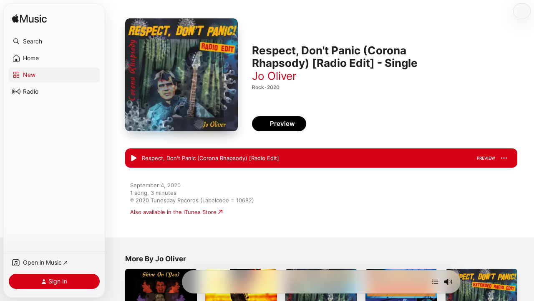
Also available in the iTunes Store (173, 212)
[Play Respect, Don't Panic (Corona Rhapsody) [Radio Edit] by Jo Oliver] (133, 158)
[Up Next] (435, 282)
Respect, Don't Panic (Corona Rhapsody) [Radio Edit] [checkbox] (210, 158)
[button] (54, 41)
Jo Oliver (274, 75)
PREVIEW (486, 158)
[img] (29, 19)
